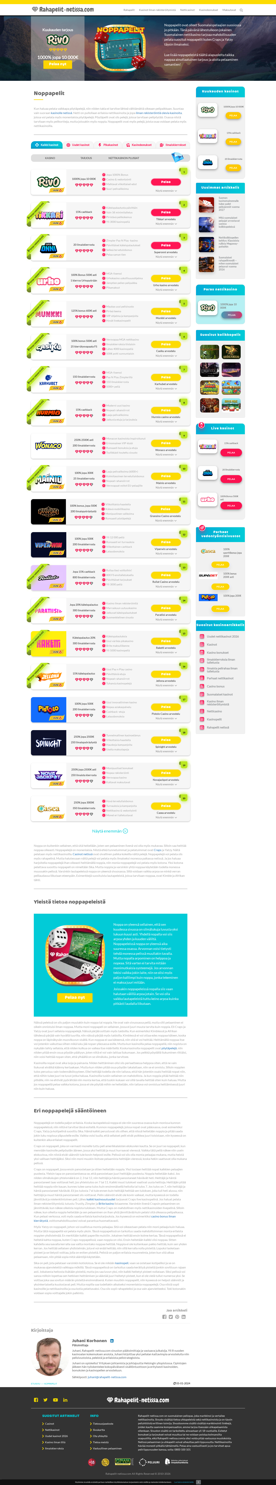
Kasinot (212, 644)
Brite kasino (106, 1203)
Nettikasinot (52, 1429)
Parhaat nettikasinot (220, 678)
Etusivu (35, 1383)
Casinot (49, 1423)
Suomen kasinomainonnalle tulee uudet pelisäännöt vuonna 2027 (229, 203)
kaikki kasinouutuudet (101, 1199)
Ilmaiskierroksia (54, 1448)
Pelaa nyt (57, 64)
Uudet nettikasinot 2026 (223, 636)
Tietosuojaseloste (103, 1423)
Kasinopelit (214, 719)
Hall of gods (210, 404)
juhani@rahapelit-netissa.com (107, 1377)
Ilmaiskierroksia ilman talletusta (221, 661)
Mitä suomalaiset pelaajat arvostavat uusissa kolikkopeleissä (229, 222)
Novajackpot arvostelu (166, 779)
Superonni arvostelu (166, 252)
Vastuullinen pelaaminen (107, 1448)
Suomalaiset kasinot (220, 694)
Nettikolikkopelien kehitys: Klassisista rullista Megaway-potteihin (229, 242)
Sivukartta (99, 1429)
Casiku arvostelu (166, 350)
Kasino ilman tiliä (55, 1442)
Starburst (231, 369)
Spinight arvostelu (165, 746)
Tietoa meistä (101, 1442)
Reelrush (231, 386)
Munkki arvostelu (166, 318)
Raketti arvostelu (166, 647)
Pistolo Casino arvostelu (166, 713)
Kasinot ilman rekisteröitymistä (157, 9)
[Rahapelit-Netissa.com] (65, 10)
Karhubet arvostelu (166, 384)
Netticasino (214, 711)
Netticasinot (187, 9)
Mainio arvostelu (166, 482)
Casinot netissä (83, 854)
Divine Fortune (231, 351)
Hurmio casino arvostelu (166, 416)
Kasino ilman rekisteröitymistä (218, 703)
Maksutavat (229, 9)
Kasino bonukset (218, 652)
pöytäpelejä (169, 1048)
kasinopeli (121, 1263)
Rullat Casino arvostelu (165, 581)
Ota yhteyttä (100, 1436)
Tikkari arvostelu (166, 219)
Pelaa (166, 182)
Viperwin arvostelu (166, 548)
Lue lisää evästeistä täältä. (184, 1482)
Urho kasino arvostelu (166, 285)
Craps (157, 850)
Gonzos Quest (210, 351)
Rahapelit (129, 9)
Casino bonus (216, 686)
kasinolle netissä (61, 113)
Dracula (210, 369)
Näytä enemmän (107, 830)
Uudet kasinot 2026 (56, 1436)
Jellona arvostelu (166, 680)
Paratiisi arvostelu (165, 614)
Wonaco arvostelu (165, 450)
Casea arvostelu (166, 812)
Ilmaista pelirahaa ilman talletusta (222, 670)
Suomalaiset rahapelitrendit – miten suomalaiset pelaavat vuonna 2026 (228, 263)
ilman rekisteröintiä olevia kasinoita (159, 113)
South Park (231, 404)
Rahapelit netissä (218, 727)
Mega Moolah (210, 386)
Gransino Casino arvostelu (165, 516)
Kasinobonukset (208, 9)
